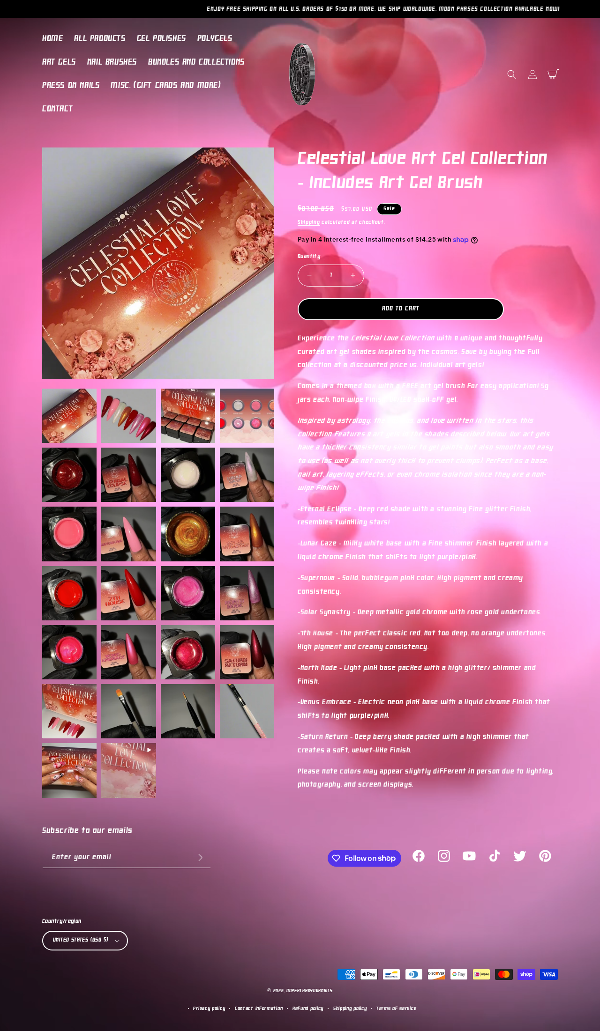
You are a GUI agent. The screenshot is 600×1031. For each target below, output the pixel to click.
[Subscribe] (200, 858)
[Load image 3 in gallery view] (188, 416)
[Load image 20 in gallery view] (247, 652)
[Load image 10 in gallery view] (128, 534)
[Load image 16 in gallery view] (247, 593)
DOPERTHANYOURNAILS (309, 991)
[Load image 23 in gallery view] (188, 711)
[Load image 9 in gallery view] (69, 534)
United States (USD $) (80, 940)
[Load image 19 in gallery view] (188, 652)
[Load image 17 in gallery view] (69, 652)
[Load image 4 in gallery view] (247, 416)
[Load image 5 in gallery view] (69, 475)
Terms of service (396, 1009)
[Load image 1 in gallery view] (69, 416)
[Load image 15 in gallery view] (188, 593)
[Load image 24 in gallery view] (247, 711)
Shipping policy (350, 1009)
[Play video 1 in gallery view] (128, 770)
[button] (512, 74)
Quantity (309, 256)
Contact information (259, 1009)
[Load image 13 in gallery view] (69, 593)
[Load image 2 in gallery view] (128, 416)
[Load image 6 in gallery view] (128, 475)
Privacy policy (209, 1009)
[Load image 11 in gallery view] (188, 534)
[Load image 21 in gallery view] (69, 711)
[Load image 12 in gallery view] (247, 534)
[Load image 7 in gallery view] (188, 475)
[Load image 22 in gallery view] (128, 711)
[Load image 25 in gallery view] (69, 770)
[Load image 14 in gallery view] (128, 593)
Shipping (309, 222)
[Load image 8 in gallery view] (247, 475)
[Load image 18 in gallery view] (128, 652)
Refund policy (307, 1009)
